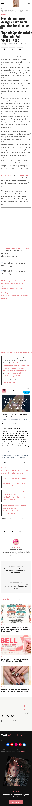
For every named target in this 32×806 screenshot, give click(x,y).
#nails (15, 363)
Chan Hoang (19, 43)
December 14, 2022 (6, 43)
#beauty (22, 365)
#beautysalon (14, 365)
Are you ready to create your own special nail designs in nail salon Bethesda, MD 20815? (16, 586)
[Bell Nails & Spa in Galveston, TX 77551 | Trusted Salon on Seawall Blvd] (16, 645)
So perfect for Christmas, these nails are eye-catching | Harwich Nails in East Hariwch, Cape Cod (16, 570)
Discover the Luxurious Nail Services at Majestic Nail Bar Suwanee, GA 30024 (15, 690)
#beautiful (13, 368)
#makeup (6, 368)
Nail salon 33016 (7, 175)
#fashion (17, 370)
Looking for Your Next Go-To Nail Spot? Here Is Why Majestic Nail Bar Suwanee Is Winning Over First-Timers (15, 629)
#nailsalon (6, 365)
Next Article (15, 582)
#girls (12, 370)
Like (27, 43)
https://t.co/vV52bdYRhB (13, 373)
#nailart (19, 363)
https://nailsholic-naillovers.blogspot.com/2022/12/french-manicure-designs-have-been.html (14, 470)
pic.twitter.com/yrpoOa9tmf (12, 376)
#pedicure (6, 370)
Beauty (3, 14)
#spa (27, 365)
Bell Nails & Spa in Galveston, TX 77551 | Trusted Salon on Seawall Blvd (15, 660)
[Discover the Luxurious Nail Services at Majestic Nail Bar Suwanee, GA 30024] (16, 675)
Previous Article (16, 566)
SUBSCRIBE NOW (16, 802)
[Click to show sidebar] (1, 27)
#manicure (20, 368)
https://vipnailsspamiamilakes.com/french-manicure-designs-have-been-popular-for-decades (15, 295)
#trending (23, 370)
